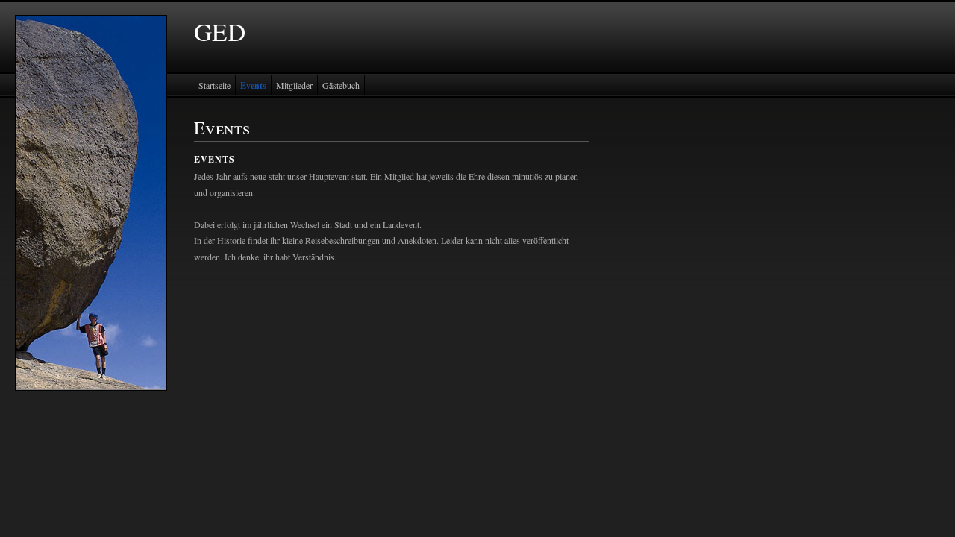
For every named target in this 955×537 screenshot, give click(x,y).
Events (253, 85)
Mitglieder (294, 85)
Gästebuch (341, 85)
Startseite (214, 85)
